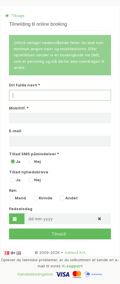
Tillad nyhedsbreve (28, 172)
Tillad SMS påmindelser (34, 153)
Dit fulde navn (24, 85)
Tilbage (17, 15)
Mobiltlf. (19, 108)
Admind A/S (75, 252)
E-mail (15, 130)
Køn (13, 190)
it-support (72, 266)
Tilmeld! (60, 233)
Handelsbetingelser (35, 273)
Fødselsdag (20, 208)
